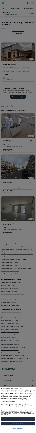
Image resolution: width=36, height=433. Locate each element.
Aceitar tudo (18, 419)
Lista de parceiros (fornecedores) (8, 416)
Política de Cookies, (25, 400)
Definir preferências (18, 428)
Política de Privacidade (8, 401)
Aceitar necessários (18, 423)
